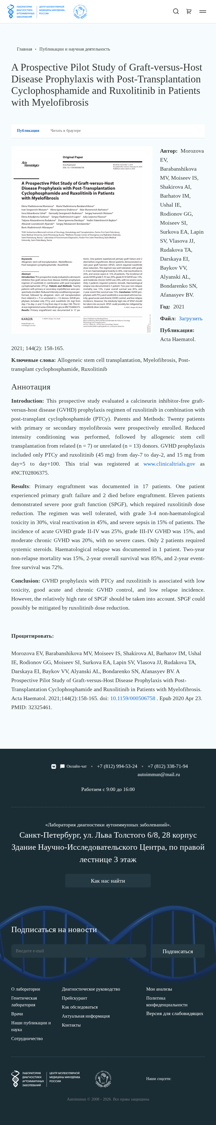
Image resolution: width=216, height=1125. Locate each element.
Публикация (28, 130)
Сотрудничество (27, 1038)
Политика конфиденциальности (167, 1001)
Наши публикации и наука (31, 1026)
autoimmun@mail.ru (159, 774)
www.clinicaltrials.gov (169, 464)
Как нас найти (108, 881)
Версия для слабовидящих (174, 1013)
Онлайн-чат (77, 766)
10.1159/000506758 (133, 698)
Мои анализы (159, 989)
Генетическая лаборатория (24, 1001)
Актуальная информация (86, 1016)
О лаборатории (25, 989)
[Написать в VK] (54, 766)
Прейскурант (74, 998)
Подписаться (178, 951)
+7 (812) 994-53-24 (117, 766)
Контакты (71, 1025)
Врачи (17, 1013)
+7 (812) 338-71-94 (168, 766)
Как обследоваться (80, 1007)
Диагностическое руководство (91, 989)
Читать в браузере (66, 130)
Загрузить (190, 318)
